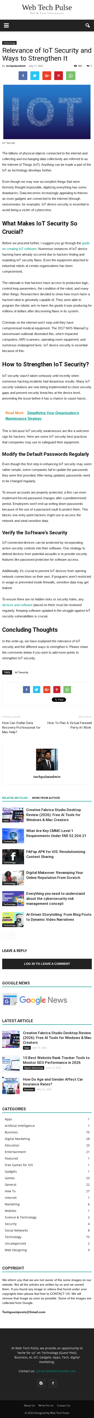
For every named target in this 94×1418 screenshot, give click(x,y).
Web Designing (16, 1250)
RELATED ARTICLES (15, 798)
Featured (11, 1158)
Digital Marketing (33, 1067)
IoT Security (21, 672)
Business (29, 1089)
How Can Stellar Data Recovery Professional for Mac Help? (21, 727)
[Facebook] (53, 1383)
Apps (6, 820)
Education (12, 1145)
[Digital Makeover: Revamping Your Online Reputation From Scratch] (13, 877)
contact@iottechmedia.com (56, 1371)
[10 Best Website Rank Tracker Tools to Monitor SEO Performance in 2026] (11, 1064)
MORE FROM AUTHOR (46, 798)
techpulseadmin (16, 65)
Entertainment (15, 1152)
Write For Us (46, 1405)
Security (11, 1224)
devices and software (17, 605)
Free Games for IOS (19, 1165)
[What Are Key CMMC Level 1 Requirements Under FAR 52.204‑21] (13, 835)
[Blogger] (41, 1383)
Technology (9, 42)
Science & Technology (21, 1217)
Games (10, 1178)
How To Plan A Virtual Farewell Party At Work (69, 725)
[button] (88, 25)
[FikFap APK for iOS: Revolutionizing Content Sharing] (13, 856)
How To (10, 1191)
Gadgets (11, 1171)
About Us (29, 1405)
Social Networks (16, 1230)
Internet (11, 1198)
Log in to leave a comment (47, 963)
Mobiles (10, 1211)
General (10, 1184)
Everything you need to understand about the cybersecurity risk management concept (55, 898)
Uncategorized (15, 1243)
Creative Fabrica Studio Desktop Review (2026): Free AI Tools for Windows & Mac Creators (53, 815)
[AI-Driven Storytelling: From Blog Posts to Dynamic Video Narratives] (13, 919)
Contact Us (63, 1405)
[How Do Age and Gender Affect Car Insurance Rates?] (11, 1085)
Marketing (12, 1204)
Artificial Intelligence (20, 1126)
